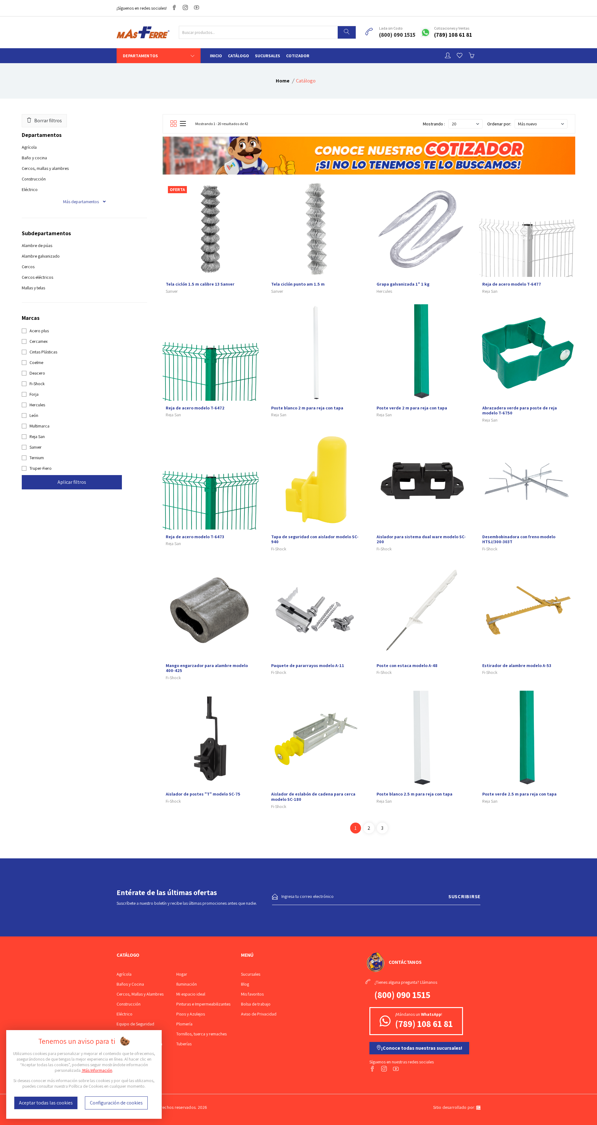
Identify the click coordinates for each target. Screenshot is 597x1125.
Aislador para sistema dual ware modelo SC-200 (421, 539)
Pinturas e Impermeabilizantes (203, 1004)
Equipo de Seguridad (135, 1024)
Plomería (184, 1024)
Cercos (28, 266)
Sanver (172, 291)
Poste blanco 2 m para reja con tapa (307, 408)
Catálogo (238, 55)
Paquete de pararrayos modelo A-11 (307, 665)
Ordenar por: (499, 124)
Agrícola (29, 147)
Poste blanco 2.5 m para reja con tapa (414, 794)
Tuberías (184, 1044)
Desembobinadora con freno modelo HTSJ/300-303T (518, 539)
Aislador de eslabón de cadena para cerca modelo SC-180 (313, 796)
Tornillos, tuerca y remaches (201, 1034)
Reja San (489, 291)
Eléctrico (30, 189)
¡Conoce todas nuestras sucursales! (421, 1048)
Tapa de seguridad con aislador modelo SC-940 (315, 539)
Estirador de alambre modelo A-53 (516, 665)
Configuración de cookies (116, 1102)
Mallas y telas (33, 288)
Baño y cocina (34, 158)
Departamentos (140, 55)
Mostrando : (434, 124)
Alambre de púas (37, 245)
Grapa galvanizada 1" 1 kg (403, 284)
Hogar (181, 974)
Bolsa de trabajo (256, 1004)
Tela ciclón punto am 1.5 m (298, 284)
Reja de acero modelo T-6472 (195, 408)
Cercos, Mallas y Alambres (140, 994)
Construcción (34, 179)
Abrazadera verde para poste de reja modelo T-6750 (519, 410)
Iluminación (186, 984)
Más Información (96, 1070)
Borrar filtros (48, 120)
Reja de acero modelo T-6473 (195, 536)
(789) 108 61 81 (453, 34)
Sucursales (267, 55)
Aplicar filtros (72, 482)
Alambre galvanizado (41, 256)
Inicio (216, 55)
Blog (245, 984)
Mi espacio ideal (190, 994)
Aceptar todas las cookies (46, 1102)
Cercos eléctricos (37, 277)
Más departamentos (81, 201)
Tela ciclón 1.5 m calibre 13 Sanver (200, 284)
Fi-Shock (278, 549)
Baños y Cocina (130, 984)
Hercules (384, 291)
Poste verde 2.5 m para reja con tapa (519, 794)
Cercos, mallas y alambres (45, 168)
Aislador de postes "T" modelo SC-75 (203, 794)
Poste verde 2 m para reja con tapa (412, 408)
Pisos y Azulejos (190, 1014)
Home (282, 80)
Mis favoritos (252, 994)
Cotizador (297, 55)
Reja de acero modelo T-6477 (511, 284)
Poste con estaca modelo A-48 (407, 665)
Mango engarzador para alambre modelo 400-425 (207, 668)
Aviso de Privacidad (258, 1014)
